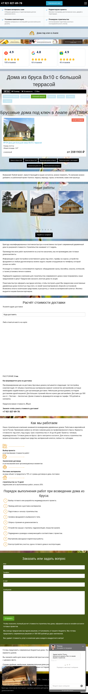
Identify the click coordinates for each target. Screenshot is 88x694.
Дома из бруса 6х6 (16, 160)
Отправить (9, 618)
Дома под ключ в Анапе (47, 33)
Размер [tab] (16, 91)
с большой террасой (38, 96)
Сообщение (7, 589)
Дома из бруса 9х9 (31, 160)
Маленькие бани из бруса (52, 166)
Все (37, 91)
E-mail (5, 581)
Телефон (6, 572)
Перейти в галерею (44, 235)
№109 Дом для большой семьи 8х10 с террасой (22, 143)
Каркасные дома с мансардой (68, 160)
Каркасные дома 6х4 (34, 166)
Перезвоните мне (54, 3)
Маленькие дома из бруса (48, 160)
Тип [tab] (7, 91)
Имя (4, 564)
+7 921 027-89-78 (11, 3)
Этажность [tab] (28, 91)
